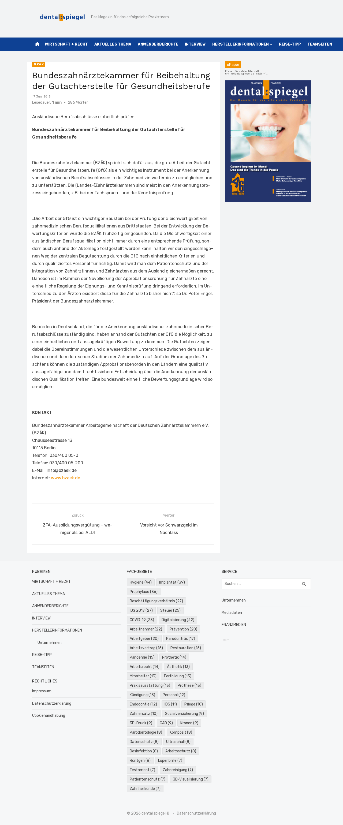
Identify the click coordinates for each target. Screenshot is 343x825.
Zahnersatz (144, 713)
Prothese (189, 685)
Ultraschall (178, 742)
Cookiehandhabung (48, 715)
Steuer (170, 610)
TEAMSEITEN (319, 44)
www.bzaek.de (65, 477)
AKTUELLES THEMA (112, 44)
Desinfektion (144, 751)
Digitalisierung (178, 620)
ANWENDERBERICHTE (158, 44)
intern (225, 640)
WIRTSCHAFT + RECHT (66, 44)
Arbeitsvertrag (146, 648)
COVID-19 (142, 620)
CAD (166, 723)
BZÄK (39, 64)
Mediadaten (232, 612)
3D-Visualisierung (190, 779)
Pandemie (142, 657)
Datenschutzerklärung (51, 703)
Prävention (183, 629)
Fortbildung (177, 676)
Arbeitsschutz (180, 751)
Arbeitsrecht (144, 667)
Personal (174, 695)
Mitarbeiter (143, 676)
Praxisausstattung (150, 685)
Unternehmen (50, 642)
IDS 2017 (141, 610)
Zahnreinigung (178, 770)
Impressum (41, 691)
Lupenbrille (170, 760)
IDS (171, 704)
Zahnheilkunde (145, 788)
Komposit (181, 732)
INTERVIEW (195, 44)
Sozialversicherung (184, 713)
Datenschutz (144, 742)
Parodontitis (180, 638)
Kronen (189, 723)
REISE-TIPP (290, 44)
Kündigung (142, 695)
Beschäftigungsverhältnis (156, 601)
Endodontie (143, 704)
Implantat (172, 582)
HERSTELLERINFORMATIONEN (240, 44)
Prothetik (174, 657)
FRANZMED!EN (234, 624)
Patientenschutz (147, 779)
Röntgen (140, 760)
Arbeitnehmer (146, 629)
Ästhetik (178, 667)
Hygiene (141, 582)
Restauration (185, 648)
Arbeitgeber (144, 638)
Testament (142, 770)
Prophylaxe (144, 591)
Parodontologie (146, 732)
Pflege (193, 704)
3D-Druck (141, 723)
